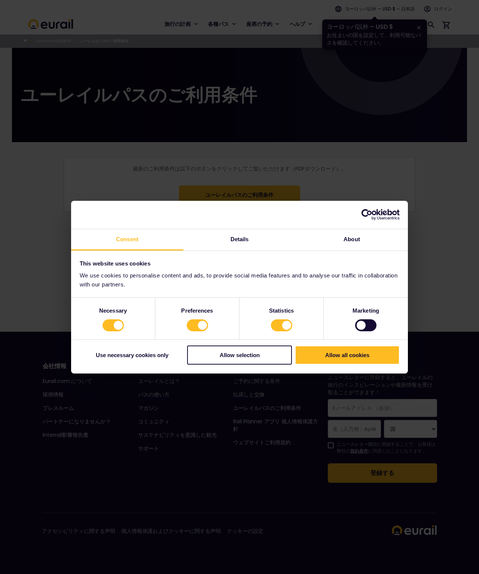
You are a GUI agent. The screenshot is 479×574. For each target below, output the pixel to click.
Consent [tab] (127, 239)
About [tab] (352, 239)
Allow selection (240, 355)
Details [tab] (240, 239)
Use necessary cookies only (132, 355)
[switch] (197, 325)
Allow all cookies (347, 355)
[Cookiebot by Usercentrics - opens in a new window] (367, 214)
